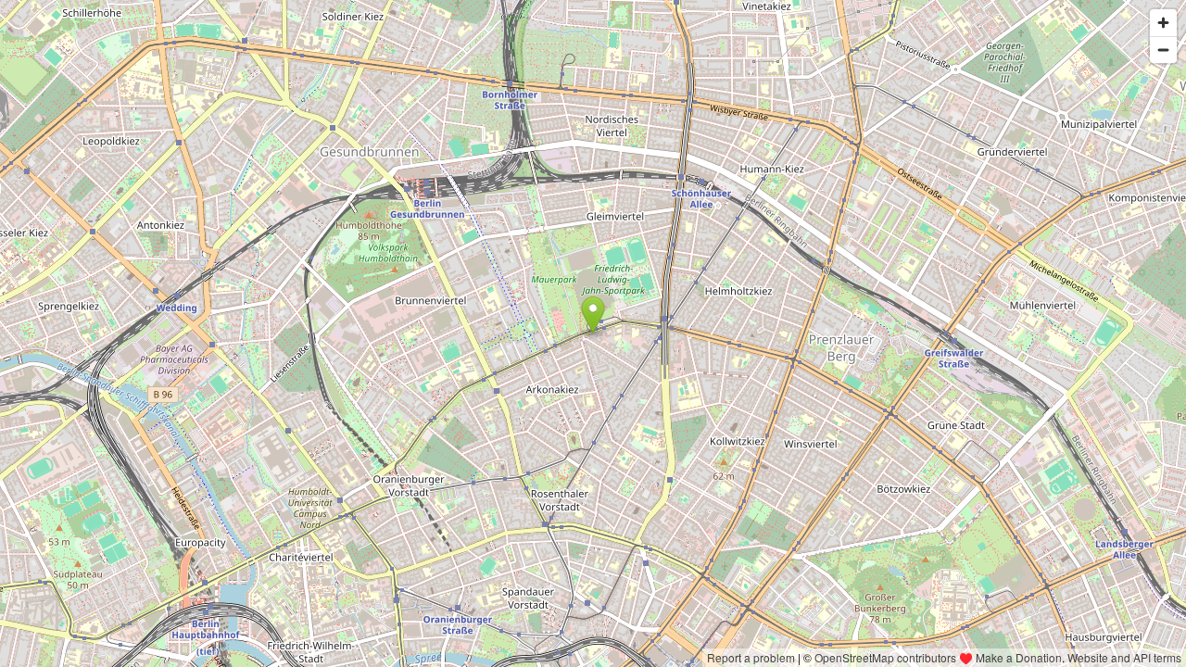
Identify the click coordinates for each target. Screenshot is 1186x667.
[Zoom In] (1163, 22)
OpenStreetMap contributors (885, 657)
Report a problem (751, 657)
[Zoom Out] (1163, 49)
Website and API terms (1124, 657)
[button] (592, 315)
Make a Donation (1019, 657)
